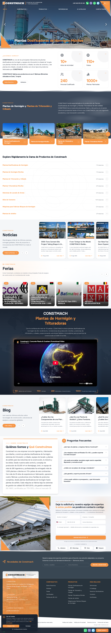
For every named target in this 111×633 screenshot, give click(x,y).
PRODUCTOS (43, 9)
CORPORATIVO (21, 9)
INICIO (5, 9)
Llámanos (23, 82)
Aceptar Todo (11, 626)
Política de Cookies (67, 622)
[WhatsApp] (94, 3)
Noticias (48, 588)
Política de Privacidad (80, 622)
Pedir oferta (102, 630)
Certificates (93, 597)
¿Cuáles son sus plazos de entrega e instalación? (79, 468)
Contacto (92, 594)
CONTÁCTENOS (101, 9)
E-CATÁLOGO (81, 9)
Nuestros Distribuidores (97, 591)
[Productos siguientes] (108, 134)
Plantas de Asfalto (73, 598)
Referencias (93, 585)
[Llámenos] (87, 3)
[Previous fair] (102, 274)
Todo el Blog (8, 425)
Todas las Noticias (10, 253)
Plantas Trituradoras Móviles (76, 595)
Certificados (49, 594)
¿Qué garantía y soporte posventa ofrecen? (77, 473)
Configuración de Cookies (20, 629)
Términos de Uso (91, 622)
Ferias (48, 591)
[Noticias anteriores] (22, 253)
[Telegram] (98, 3)
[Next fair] (106, 274)
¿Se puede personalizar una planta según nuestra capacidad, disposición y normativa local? (82, 461)
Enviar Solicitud (80, 537)
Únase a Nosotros (99, 565)
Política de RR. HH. (51, 597)
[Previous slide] (5, 24)
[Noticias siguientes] (26, 253)
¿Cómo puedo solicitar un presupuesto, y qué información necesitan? (82, 480)
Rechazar (28, 626)
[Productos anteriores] (3, 134)
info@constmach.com (13, 610)
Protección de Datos (103, 622)
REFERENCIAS (63, 9)
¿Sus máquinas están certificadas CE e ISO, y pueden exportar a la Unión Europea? (83, 453)
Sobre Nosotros (9, 82)
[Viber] (90, 3)
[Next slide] (106, 24)
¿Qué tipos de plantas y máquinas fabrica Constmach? (81, 447)
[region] (30, 470)
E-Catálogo (93, 588)
